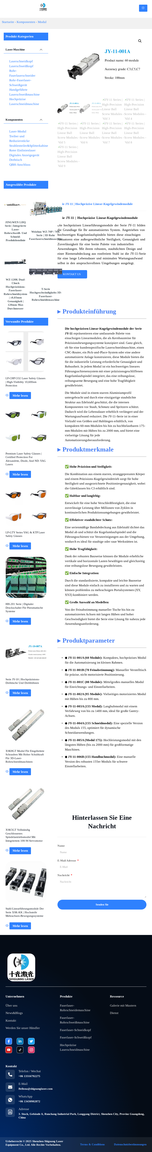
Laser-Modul (17, 131)
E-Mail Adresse (67, 860)
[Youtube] (8, 1049)
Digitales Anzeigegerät (24, 155)
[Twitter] (31, 1041)
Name (61, 845)
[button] (140, 41)
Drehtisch (15, 160)
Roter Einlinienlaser (22, 150)
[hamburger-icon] (143, 8)
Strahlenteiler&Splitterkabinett (29, 145)
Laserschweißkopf (21, 66)
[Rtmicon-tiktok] (20, 1049)
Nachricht (63, 875)
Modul (42, 22)
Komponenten (26, 22)
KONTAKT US (72, 274)
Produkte (66, 996)
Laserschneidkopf (21, 61)
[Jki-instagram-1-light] (31, 1049)
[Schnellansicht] (7, 395)
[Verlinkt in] (20, 1041)
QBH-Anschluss (19, 164)
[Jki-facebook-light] (8, 1041)
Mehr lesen (20, 395)
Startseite (8, 22)
